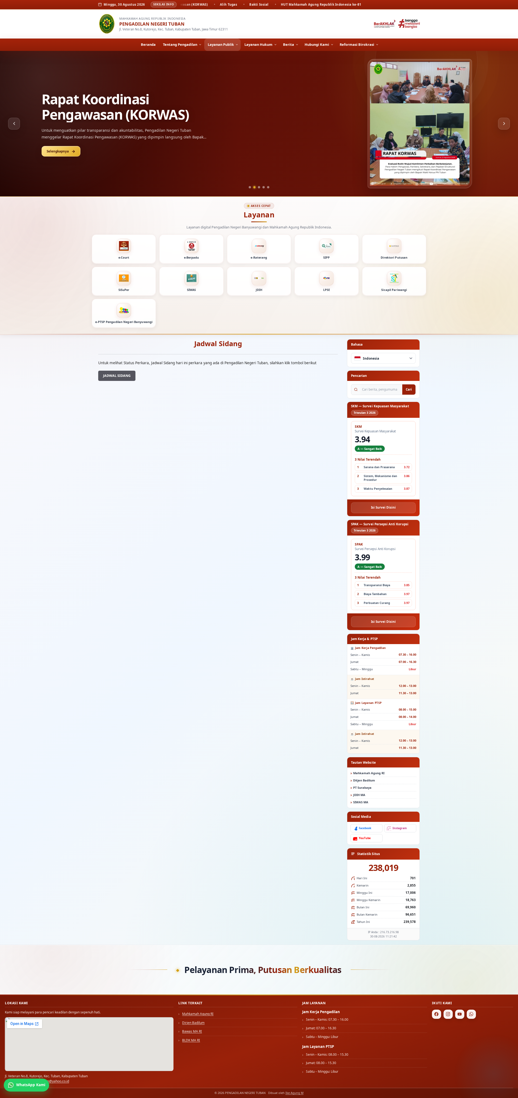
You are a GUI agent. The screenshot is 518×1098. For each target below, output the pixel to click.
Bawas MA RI (192, 1031)
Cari (409, 389)
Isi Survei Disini (383, 507)
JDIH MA (359, 795)
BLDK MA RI (191, 1040)
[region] (259, 123)
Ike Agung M (294, 1093)
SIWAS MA (360, 802)
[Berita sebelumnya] (14, 124)
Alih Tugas (74, 107)
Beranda (148, 44)
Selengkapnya (58, 144)
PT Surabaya (362, 788)
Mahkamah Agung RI (368, 773)
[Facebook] (436, 1014)
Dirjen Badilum (193, 1022)
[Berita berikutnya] (504, 124)
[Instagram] (448, 1014)
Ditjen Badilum (364, 780)
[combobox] (383, 358)
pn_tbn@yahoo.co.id (54, 1081)
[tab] (250, 187)
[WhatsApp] (471, 1014)
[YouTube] (459, 1014)
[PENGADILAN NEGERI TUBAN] (106, 24)
